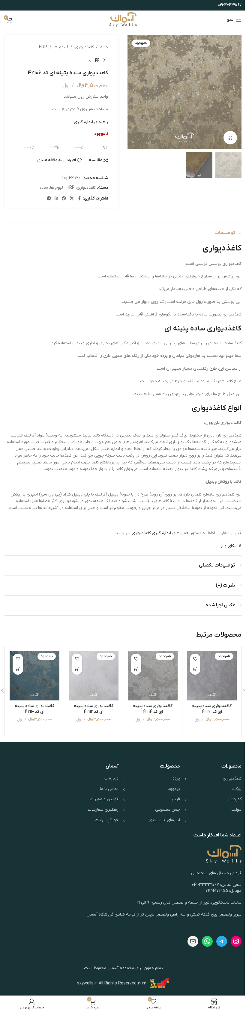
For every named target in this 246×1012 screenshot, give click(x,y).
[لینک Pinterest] (64, 198)
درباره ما (111, 778)
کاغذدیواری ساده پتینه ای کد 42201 (212, 709)
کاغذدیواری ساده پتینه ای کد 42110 (34, 709)
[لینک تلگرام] (49, 198)
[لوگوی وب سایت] (123, 19)
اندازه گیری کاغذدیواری (152, 533)
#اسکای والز (231, 546)
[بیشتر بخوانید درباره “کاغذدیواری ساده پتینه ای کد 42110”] (18, 669)
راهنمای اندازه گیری (91, 122)
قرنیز (175, 799)
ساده (44, 188)
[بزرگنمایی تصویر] (230, 137)
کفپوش (235, 799)
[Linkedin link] (56, 198)
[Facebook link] (79, 198)
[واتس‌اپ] (207, 941)
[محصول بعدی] (90, 60)
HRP (43, 47)
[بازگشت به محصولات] (97, 60)
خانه (104, 47)
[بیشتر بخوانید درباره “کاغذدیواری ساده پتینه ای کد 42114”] (136, 669)
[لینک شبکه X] (72, 198)
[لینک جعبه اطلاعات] (98, 147)
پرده (176, 778)
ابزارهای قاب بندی (164, 820)
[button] (236, 92)
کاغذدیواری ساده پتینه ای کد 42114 (152, 709)
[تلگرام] (221, 941)
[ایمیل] (193, 941)
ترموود (174, 789)
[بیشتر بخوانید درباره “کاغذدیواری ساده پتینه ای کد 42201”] (195, 669)
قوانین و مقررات (104, 799)
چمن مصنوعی (167, 809)
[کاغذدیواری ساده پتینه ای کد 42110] (34, 675)
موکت (236, 809)
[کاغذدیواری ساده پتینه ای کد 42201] (212, 675)
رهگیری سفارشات (103, 809)
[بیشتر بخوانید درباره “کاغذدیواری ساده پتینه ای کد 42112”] (77, 669)
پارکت (237, 789)
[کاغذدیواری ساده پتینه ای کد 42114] (153, 675)
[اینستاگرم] (236, 941)
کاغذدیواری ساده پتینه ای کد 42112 (93, 709)
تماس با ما (109, 789)
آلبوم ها (61, 47)
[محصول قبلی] (104, 60)
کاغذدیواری (84, 47)
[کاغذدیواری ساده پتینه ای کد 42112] (93, 675)
